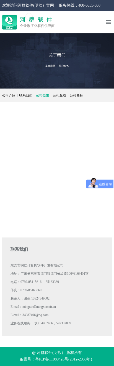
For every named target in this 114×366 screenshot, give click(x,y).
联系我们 (25, 95)
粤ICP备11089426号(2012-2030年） (64, 359)
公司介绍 (8, 95)
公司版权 (59, 95)
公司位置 (42, 95)
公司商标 (76, 95)
